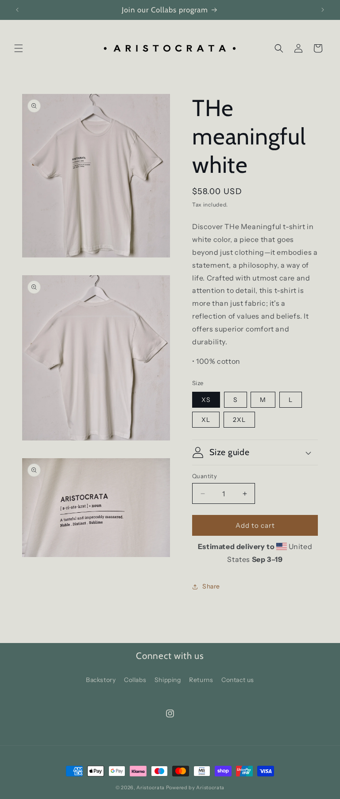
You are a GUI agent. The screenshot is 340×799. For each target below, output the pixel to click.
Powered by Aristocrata (195, 787)
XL (205, 420)
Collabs (135, 680)
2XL (239, 420)
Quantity (204, 475)
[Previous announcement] (17, 9)
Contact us (237, 680)
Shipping (168, 680)
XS (206, 400)
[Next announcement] (322, 9)
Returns (201, 680)
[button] (18, 48)
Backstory (101, 680)
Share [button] (211, 586)
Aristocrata (150, 787)
